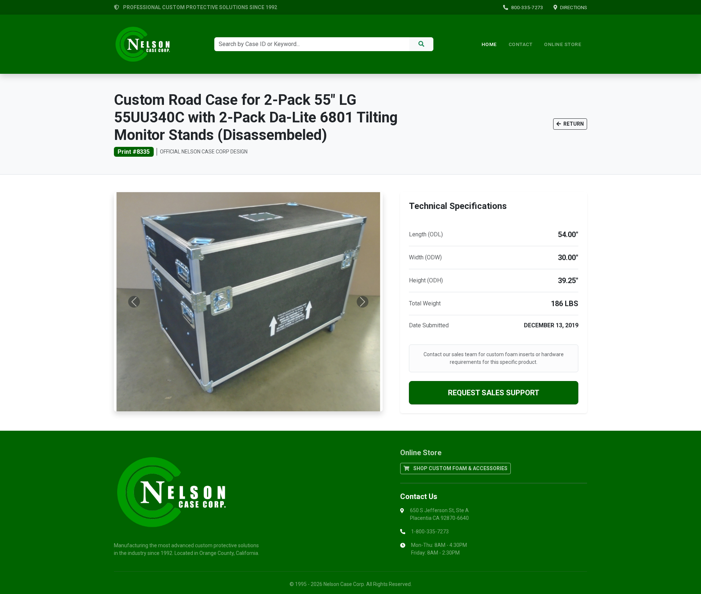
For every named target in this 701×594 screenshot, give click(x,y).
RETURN (573, 124)
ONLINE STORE (562, 44)
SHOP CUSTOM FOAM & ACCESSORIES (459, 468)
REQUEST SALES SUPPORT (493, 392)
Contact (521, 44)
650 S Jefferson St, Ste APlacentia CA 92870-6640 (439, 514)
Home (489, 44)
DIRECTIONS (573, 7)
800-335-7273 (527, 7)
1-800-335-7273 (430, 531)
